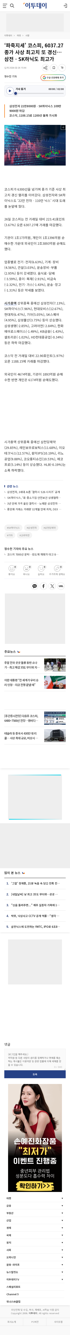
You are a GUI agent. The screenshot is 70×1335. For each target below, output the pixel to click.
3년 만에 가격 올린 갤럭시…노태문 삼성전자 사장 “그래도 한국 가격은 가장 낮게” (35, 503)
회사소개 (11, 1321)
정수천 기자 (10, 76)
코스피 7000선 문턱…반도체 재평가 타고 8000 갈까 (33, 554)
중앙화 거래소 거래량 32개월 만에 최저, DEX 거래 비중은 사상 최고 (35, 509)
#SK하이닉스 (13, 527)
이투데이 (8, 35)
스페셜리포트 (13, 1287)
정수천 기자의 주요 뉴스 (18, 548)
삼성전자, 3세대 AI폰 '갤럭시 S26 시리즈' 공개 (33, 492)
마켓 (19, 35)
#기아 (10, 535)
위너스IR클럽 (13, 1301)
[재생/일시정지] (10, 91)
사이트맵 (58, 1321)
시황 (27, 35)
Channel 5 (12, 1294)
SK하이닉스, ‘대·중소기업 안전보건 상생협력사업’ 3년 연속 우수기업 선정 (35, 498)
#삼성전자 (32, 527)
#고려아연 (24, 535)
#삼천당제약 (50, 527)
